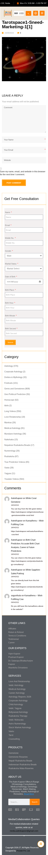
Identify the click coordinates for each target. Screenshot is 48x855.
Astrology (8, 366)
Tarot (11, 735)
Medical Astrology (12, 428)
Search (35, 802)
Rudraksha (9, 456)
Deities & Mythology (13, 377)
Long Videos (10, 411)
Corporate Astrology (13, 372)
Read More (29, 794)
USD (21, 13)
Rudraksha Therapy (18, 716)
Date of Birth (10, 277)
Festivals (8, 383)
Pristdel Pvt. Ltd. (23, 851)
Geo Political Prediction (15, 394)
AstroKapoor (16, 498)
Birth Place (10, 290)
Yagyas (7, 473)
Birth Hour (9, 303)
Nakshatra (9, 439)
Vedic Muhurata (16, 720)
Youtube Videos (11, 479)
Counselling (14, 739)
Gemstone (13, 753)
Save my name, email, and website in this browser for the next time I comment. (22, 172)
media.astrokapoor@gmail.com (24, 831)
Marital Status (11, 264)
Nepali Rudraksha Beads (20, 760)
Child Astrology (16, 704)
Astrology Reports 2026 (20, 697)
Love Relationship (12, 417)
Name (8, 212)
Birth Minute (10, 316)
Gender (8, 251)
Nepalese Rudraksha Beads (17, 445)
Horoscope (9, 400)
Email (7, 225)
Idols (6, 405)
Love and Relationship (19, 681)
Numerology (9, 451)
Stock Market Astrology (20, 727)
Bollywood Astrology (18, 712)
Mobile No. (9, 238)
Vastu (6, 468)
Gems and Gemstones (14, 389)
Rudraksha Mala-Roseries (21, 768)
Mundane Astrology (13, 434)
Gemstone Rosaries (18, 757)
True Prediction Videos (14, 462)
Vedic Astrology (16, 685)
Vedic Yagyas (15, 708)
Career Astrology (17, 693)
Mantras (8, 422)
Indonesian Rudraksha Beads (23, 764)
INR (16, 13)
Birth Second (10, 328)
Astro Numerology (17, 723)
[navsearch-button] (28, 13)
